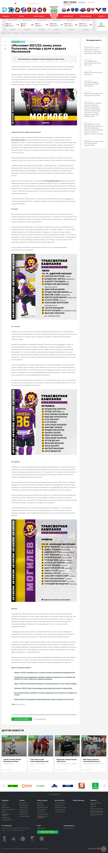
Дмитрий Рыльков (44, 714)
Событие (16, 32)
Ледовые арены (6, 807)
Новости (10, 32)
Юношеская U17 (23, 809)
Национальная (23, 802)
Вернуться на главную (22, 719)
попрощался (61, 344)
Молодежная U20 (23, 805)
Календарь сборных (24, 816)
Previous (3, 25)
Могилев (16, 714)
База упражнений (59, 805)
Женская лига (40, 811)
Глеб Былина (72, 714)
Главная (4, 32)
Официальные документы (8, 809)
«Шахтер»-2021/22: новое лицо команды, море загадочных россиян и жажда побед (43, 688)
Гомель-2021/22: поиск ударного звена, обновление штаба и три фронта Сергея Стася (44, 699)
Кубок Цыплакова (41, 809)
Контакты (4, 811)
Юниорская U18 (23, 807)
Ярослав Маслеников (55, 714)
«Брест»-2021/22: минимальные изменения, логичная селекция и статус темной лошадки (45, 683)
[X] (5, 49)
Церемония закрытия (42, 813)
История (4, 802)
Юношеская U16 (23, 811)
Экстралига (15, 41)
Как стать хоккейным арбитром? (95, 803)
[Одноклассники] (5, 46)
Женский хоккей (23, 813)
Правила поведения (7, 819)
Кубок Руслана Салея (42, 807)
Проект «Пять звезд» (60, 809)
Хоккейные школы (60, 802)
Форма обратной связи (48, 832)
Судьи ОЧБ (93, 806)
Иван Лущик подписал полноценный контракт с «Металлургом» (92, 761)
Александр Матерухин (32, 714)
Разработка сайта (92, 848)
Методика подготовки (60, 807)
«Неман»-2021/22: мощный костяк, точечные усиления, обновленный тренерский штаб (44, 672)
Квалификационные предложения (42, 816)
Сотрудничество (6, 817)
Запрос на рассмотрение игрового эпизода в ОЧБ (96, 811)
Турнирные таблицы (60, 811)
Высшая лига (40, 805)
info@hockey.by (41, 828)
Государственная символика (6, 814)
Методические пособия (96, 808)
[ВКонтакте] (5, 42)
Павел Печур (65, 714)
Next (95, 25)
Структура (4, 805)
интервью (68, 198)
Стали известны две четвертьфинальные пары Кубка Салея (39, 761)
